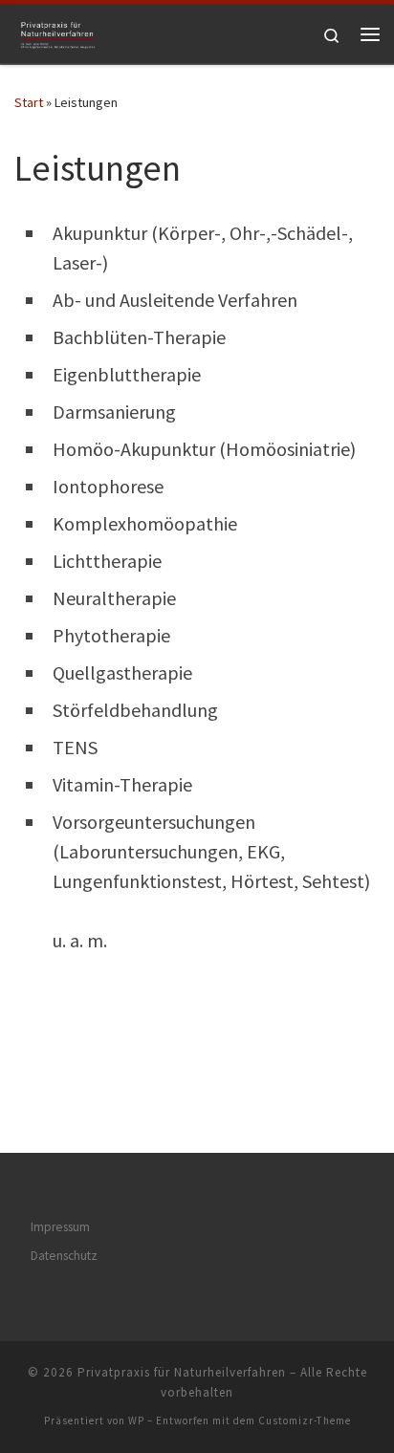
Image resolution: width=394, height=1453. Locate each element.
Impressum (60, 1227)
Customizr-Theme (304, 1420)
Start (28, 102)
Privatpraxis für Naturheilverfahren (181, 1372)
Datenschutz (64, 1255)
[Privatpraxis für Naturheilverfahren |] (57, 31)
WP (136, 1420)
